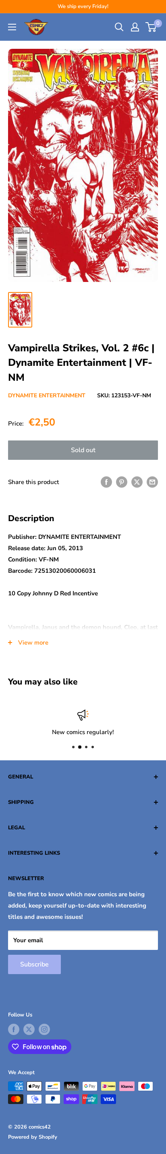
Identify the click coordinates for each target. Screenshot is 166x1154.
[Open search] (119, 27)
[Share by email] (152, 482)
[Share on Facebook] (106, 482)
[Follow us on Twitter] (29, 1029)
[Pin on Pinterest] (121, 482)
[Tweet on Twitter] (137, 482)
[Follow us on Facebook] (13, 1029)
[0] (151, 27)
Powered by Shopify (32, 1137)
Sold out (83, 450)
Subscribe (34, 964)
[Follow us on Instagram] (44, 1029)
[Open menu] (12, 27)
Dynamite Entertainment (46, 395)
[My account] (135, 27)
